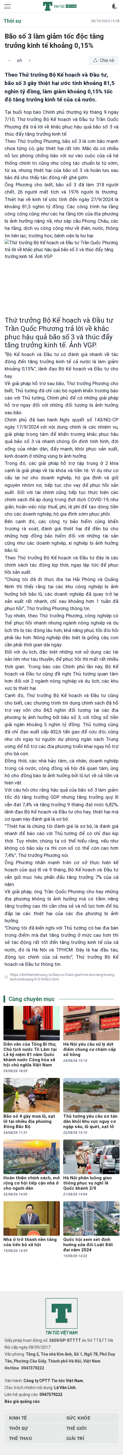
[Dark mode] (115, 6)
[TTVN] (61, 1317)
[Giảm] (9, 60)
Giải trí (75, 1438)
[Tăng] (29, 60)
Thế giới (76, 1428)
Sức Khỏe (78, 1418)
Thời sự (18, 1428)
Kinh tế (18, 1418)
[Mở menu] (8, 6)
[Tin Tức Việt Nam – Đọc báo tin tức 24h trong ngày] (60, 6)
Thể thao (20, 1438)
